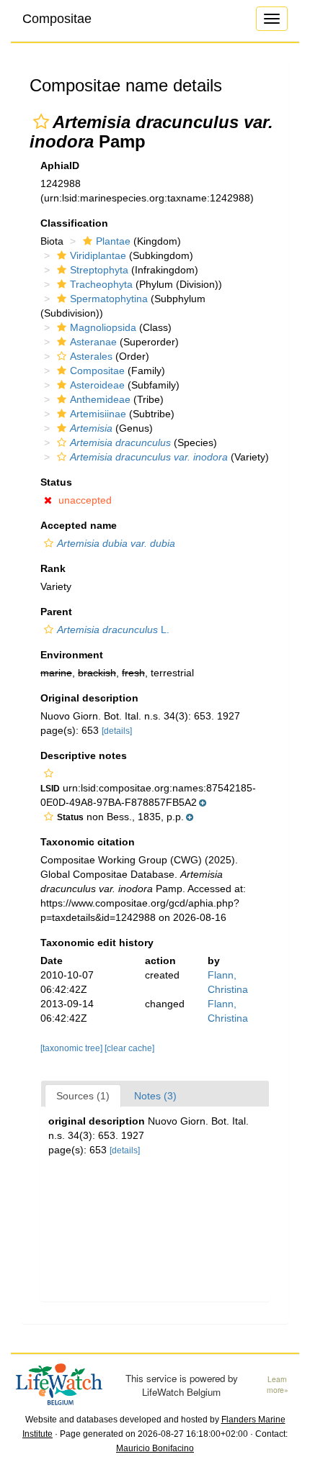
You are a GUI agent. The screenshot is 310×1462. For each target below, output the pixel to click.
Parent (56, 611)
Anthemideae (100, 399)
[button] (41, 121)
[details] (117, 731)
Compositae (57, 19)
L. (113, 629)
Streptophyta (99, 270)
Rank (53, 568)
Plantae (113, 241)
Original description (89, 698)
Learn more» (277, 1384)
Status (56, 482)
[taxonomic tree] (72, 1048)
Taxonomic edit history (97, 942)
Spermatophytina (109, 298)
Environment (71, 654)
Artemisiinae (98, 413)
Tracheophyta (101, 284)
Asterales (91, 356)
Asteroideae (97, 385)
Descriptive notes (83, 755)
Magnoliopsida (103, 327)
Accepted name (78, 525)
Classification (74, 223)
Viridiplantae (98, 255)
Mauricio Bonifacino (155, 1448)
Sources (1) (83, 1096)
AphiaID (59, 165)
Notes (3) (155, 1096)
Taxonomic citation (87, 842)
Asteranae (93, 342)
